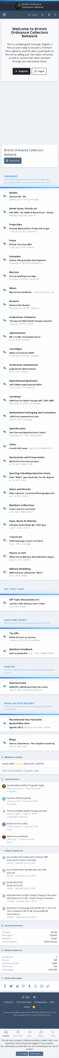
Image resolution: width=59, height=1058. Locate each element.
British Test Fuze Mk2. (20, 244)
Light (27, 997)
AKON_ (26, 496)
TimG (23, 480)
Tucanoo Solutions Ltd (40, 1015)
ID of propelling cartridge (22, 276)
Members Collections (21, 505)
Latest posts (12, 778)
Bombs (13, 192)
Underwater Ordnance (22, 316)
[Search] (55, 15)
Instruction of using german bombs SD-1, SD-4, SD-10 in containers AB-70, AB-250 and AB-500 (32, 909)
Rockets (14, 301)
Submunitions (17, 332)
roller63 (26, 559)
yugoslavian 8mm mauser (22, 368)
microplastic (35, 403)
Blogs (12, 739)
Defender (34, 355)
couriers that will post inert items (27, 603)
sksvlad (46, 727)
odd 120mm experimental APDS (25, 384)
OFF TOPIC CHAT (14, 589)
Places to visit (17, 552)
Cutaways (15, 396)
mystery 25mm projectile (19, 798)
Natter (24, 575)
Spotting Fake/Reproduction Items (29, 473)
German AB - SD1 (17, 196)
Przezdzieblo (28, 387)
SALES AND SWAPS (15, 619)
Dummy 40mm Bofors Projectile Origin (29, 228)
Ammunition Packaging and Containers (32, 412)
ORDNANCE (11, 176)
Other (12, 444)
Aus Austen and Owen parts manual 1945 (27, 856)
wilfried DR (28, 763)
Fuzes (12, 240)
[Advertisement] (29, 114)
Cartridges (15, 348)
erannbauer (35, 640)
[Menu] (4, 15)
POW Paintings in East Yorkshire (26, 541)
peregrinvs (32, 231)
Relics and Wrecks (20, 489)
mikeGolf (35, 308)
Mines (12, 288)
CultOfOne (39, 763)
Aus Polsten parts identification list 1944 (26, 869)
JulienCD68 (34, 199)
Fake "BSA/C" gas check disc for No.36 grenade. (34, 477)
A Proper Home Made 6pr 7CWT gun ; (28, 525)
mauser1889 (8, 763)
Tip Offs (14, 633)
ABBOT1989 (27, 464)
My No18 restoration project (24, 461)
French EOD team (18, 448)
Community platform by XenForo (29, 1012)
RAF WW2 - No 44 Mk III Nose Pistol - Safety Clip (33, 212)
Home (27, 1007)
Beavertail (34, 279)
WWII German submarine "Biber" (26, 572)
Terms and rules (23, 1002)
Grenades (15, 256)
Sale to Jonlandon (18, 653)
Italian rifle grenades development (27, 260)
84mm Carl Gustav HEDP (21, 353)
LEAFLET (32, 215)
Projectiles (15, 224)
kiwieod (30, 247)
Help (52, 1002)
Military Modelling (20, 568)
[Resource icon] (4, 858)
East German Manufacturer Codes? (27, 432)
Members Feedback (20, 649)
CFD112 (26, 528)
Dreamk (25, 340)
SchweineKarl (36, 435)
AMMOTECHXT (27, 512)
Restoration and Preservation (26, 457)
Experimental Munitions (23, 380)
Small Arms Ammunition (23, 364)
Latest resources (13, 850)
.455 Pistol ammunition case (24, 416)
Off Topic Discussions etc (24, 599)
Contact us (8, 1002)
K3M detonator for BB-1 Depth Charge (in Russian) (31, 895)
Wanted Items (17, 682)
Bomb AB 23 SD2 (15, 882)
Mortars (14, 272)
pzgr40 (30, 324)
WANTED (9, 666)
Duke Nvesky (50, 941)
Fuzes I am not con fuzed (22, 509)
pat (52, 292)
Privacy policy (40, 1002)
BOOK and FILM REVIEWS (19, 703)
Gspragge (27, 419)
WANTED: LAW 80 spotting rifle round (28, 687)
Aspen (23, 606)
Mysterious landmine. (20, 292)
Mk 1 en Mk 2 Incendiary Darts (24, 337)
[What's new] (49, 15)
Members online (13, 756)
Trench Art (15, 536)
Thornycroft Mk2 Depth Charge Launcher (30, 321)
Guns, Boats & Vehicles (22, 520)
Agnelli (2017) (16, 727)
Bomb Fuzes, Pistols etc (23, 208)
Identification (17, 428)
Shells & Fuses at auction (22, 637)
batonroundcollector (32, 690)
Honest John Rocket (19, 305)
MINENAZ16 (36, 263)
